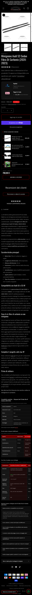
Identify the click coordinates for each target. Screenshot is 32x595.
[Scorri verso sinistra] (2, 48)
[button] (3, 8)
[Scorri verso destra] (30, 48)
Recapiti (24, 591)
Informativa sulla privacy (25, 585)
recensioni (6, 384)
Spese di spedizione (12, 104)
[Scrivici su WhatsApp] (28, 591)
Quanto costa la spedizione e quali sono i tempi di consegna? (16, 543)
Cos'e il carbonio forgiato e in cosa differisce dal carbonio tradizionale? (15, 528)
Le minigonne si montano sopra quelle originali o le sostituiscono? (14, 538)
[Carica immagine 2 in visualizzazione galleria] (16, 47)
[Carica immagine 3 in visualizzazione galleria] (24, 47)
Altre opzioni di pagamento (16, 127)
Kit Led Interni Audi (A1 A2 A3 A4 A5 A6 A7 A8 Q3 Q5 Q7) (18, 146)
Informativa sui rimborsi (12, 585)
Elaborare (4, 346)
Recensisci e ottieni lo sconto (16, 194)
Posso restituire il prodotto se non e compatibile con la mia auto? (15, 549)
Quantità (3, 107)
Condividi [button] (5, 209)
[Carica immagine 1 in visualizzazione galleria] (7, 47)
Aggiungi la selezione (16, 177)
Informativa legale (17, 593)
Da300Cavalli (15, 583)
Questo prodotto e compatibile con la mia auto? (13, 508)
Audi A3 (13, 356)
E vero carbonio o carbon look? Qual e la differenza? (14, 522)
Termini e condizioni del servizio (17, 588)
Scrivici (12, 377)
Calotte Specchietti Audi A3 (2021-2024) (17, 155)
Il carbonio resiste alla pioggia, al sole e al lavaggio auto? (15, 533)
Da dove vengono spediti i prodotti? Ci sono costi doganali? (15, 554)
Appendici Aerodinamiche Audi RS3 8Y (17, 164)
